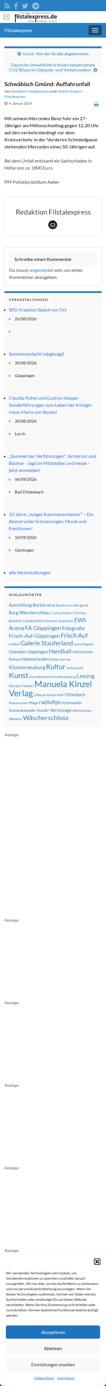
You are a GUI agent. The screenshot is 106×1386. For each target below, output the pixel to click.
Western (15, 719)
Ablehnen (53, 1348)
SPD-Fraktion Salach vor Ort (38, 309)
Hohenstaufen (35, 659)
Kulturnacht (75, 668)
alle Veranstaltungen (30, 572)
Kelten (54, 659)
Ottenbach (74, 694)
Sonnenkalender (22, 710)
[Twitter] (25, 5)
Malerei (28, 686)
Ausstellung (20, 604)
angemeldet (41, 270)
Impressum (65, 1378)
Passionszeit (18, 703)
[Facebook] (16, 5)
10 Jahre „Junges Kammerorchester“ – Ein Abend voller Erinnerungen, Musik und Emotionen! (51, 521)
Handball (60, 651)
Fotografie (73, 628)
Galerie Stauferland (47, 643)
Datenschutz (44, 1378)
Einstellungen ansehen (53, 1364)
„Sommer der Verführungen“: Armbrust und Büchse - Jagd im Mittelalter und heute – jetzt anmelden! (52, 463)
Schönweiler (72, 702)
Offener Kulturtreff (49, 695)
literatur (15, 686)
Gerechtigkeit (84, 644)
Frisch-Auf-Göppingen (34, 635)
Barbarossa (44, 604)
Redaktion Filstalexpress (30, 91)
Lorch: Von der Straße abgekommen (56, 53)
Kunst (19, 675)
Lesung (86, 675)
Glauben (17, 651)
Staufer (43, 710)
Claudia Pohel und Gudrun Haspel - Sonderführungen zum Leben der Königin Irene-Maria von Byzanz (50, 405)
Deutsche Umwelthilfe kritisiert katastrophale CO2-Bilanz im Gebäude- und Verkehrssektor (52, 67)
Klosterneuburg (27, 667)
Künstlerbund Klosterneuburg (52, 676)
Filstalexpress (18, 30)
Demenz (51, 621)
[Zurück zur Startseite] (53, 17)
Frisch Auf (74, 635)
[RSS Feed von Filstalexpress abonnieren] (7, 5)
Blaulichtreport (70, 91)
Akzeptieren (53, 1332)
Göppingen (37, 651)
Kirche (65, 659)
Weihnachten (82, 710)
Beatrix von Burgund (72, 605)
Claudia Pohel (33, 621)
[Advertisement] (48, 826)
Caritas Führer (61, 613)
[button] (97, 1262)
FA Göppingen (43, 628)
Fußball (14, 644)
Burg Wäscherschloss (29, 612)
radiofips (50, 702)
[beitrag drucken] (96, 104)
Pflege (33, 703)
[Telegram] (35, 5)
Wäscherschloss (46, 718)
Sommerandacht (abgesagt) (36, 353)
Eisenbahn (66, 621)
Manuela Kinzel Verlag (50, 688)
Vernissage (61, 710)
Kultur (56, 666)
